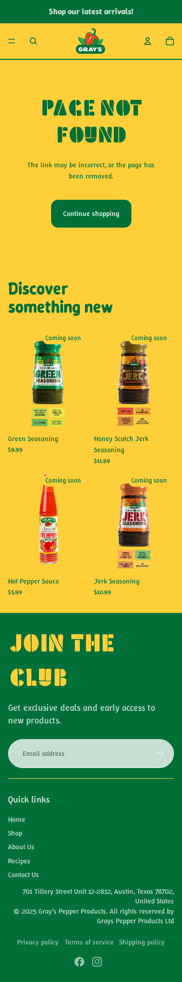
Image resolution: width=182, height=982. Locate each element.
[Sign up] (159, 753)
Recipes (19, 860)
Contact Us (23, 874)
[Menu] (11, 41)
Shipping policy (142, 942)
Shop (15, 833)
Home (16, 819)
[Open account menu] (147, 41)
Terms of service (89, 942)
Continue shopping (91, 213)
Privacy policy (38, 942)
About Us (21, 846)
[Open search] (33, 41)
